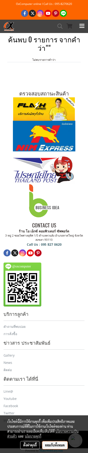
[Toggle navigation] (82, 26)
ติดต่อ (8, 370)
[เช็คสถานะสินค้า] (44, 108)
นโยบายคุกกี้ (33, 436)
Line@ (8, 391)
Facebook (11, 406)
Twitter (9, 413)
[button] (58, 26)
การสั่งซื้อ (10, 334)
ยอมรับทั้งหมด (55, 445)
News (8, 362)
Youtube (10, 398)
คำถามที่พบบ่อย (15, 326)
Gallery (9, 355)
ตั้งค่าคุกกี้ (30, 445)
